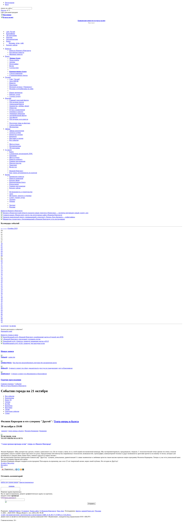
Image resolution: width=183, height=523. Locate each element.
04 (2, 251)
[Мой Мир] (23, 469)
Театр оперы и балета (66, 421)
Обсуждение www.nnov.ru (18, 119)
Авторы (12, 62)
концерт (4, 431)
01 (2, 245)
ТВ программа (11, 35)
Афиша (7, 129)
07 (2, 316)
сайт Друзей (10, 32)
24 (2, 289)
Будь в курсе (91, 22)
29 (2, 299)
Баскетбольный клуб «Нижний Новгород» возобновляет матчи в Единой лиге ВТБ (33, 337)
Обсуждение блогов (16, 102)
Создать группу (15, 96)
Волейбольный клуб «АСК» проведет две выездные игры (24, 343)
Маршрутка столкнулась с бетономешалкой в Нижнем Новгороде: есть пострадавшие (34, 219)
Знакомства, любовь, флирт (19, 106)
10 (2, 263)
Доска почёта (14, 60)
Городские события (12, 411)
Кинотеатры (9, 398)
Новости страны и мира (9, 335)
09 (2, 261)
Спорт (7, 413)
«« (2, 228)
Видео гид (13, 167)
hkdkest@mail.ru (14, 511)
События (18, 384)
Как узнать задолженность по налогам (23, 173)
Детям (7, 409)
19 (2, 280)
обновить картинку (8, 497)
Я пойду (4, 463)
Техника (12, 199)
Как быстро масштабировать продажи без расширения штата (35, 363)
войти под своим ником (9, 482)
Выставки (8, 407)
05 (2, 253)
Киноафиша (10, 33)
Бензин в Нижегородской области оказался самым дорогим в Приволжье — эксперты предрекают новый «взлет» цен (45, 213)
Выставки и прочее (16, 138)
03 (2, 249)
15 (2, 272)
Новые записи (7, 351)
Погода (3, 10)
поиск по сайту (6, 8)
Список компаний (15, 73)
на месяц (13, 326)
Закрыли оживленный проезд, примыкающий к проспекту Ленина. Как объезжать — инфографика (39, 217)
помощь (11, 486)
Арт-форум (13, 117)
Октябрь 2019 (12, 228)
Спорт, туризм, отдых (17, 197)
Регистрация (9, 3)
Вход (7, 4)
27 (2, 295)
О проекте (25, 511)
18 (2, 278)
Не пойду (4, 465)
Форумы (9, 37)
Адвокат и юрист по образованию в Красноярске (29, 374)
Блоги (7, 56)
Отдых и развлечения (17, 110)
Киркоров (43, 431)
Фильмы (12, 43)
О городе (8, 150)
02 (2, 247)
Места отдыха (14, 144)
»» (5, 228)
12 (2, 266)
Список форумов (15, 125)
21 (2, 284)
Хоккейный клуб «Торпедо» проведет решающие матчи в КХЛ (26, 341)
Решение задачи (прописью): (11, 492)
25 (2, 291)
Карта (8, 41)
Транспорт (13, 165)
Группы (8, 77)
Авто (11, 194)
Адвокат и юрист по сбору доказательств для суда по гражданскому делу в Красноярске (41, 368)
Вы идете (10, 463)
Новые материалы (15, 92)
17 (2, 276)
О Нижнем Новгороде (48, 511)
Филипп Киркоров (31, 431)
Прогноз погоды (15, 163)
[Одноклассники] (21, 469)
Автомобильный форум (17, 115)
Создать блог (14, 68)
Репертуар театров (16, 134)
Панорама (13, 155)
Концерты (13, 136)
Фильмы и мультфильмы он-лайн (21, 89)
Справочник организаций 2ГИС (21, 154)
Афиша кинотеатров (16, 131)
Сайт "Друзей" (14, 79)
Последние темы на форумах (19, 123)
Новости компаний (16, 178)
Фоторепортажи (12, 39)
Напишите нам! (6, 331)
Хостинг (12, 205)
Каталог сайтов (11, 45)
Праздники (13, 85)
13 (2, 268)
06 (2, 255)
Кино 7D (8, 400)
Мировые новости (16, 54)
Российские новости (16, 52)
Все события (13, 140)
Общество (13, 108)
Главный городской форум (19, 100)
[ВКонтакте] (16, 469)
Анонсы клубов (15, 133)
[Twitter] (19, 469)
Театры (7, 402)
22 (2, 286)
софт (22, 43)
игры (17, 43)
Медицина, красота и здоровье (20, 196)
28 (2, 297)
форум (78, 511)
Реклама (12, 207)
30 (2, 244)
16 (2, 274)
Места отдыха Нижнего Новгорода (13, 386)
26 (2, 293)
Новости (8, 49)
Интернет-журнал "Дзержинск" (20, 87)
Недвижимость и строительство (20, 192)
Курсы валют (14, 184)
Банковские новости (16, 176)
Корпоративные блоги (17, 182)
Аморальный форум (16, 104)
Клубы (7, 404)
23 (2, 287)
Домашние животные (17, 113)
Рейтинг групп (14, 94)
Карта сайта (34, 511)
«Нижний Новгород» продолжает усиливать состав (21, 339)
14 (2, 270)
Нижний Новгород (16, 171)
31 (2, 303)
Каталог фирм (14, 180)
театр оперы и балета (16, 431)
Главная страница (7, 384)
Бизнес (7, 175)
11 (1, 265)
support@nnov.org (87, 511)
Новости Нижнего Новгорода (20, 50)
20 (2, 282)
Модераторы (13, 127)
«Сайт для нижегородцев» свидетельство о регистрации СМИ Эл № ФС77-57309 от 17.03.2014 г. (36, 515)
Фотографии (13, 64)
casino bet (11, 357)
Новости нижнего (15, 159)
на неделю (4, 326)
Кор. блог (60, 511)
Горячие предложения (17, 161)
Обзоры (12, 201)
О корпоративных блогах (18, 75)
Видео (11, 66)
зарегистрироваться (26, 482)
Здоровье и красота (16, 112)
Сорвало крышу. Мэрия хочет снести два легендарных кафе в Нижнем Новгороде (32, 215)
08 (2, 318)
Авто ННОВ (13, 81)
